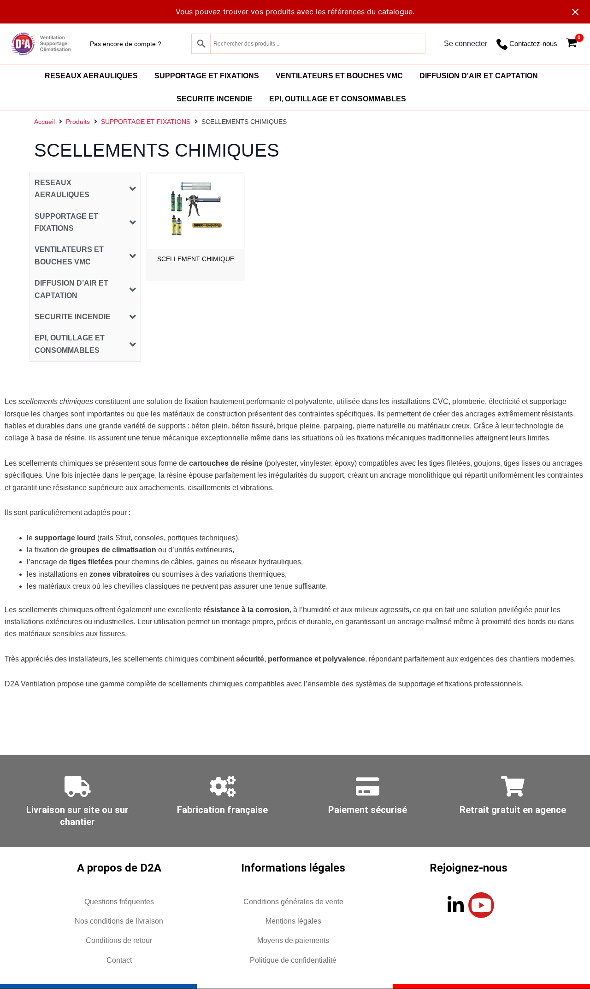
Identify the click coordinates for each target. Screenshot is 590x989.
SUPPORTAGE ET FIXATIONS (206, 76)
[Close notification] (575, 12)
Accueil (44, 121)
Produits (78, 121)
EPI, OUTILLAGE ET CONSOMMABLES (337, 99)
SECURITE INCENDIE (215, 99)
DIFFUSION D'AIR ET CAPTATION (478, 76)
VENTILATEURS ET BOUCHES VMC (339, 76)
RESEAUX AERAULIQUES (91, 76)
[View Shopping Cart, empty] (571, 44)
